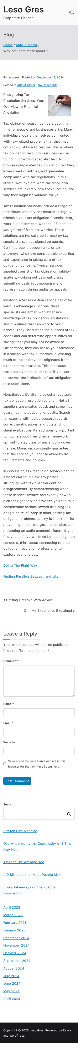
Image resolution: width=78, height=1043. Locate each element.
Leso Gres (23, 9)
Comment (11, 661)
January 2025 (14, 930)
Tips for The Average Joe (23, 862)
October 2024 (14, 953)
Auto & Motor (26, 85)
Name (8, 703)
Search (8, 804)
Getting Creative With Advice (29, 600)
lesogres (13, 77)
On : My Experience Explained (48, 610)
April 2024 (11, 999)
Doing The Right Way (20, 565)
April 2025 (11, 907)
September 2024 (16, 961)
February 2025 (15, 922)
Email (8, 723)
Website (9, 742)
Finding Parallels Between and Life (30, 576)
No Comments (48, 85)
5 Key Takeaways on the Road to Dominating (29, 890)
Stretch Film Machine (20, 831)
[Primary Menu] (71, 12)
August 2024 (13, 968)
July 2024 (11, 976)
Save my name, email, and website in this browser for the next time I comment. (36, 763)
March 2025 (13, 915)
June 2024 (11, 983)
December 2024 (16, 938)
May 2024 (11, 991)
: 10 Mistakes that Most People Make (33, 874)
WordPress (17, 1035)
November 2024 (16, 945)
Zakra (67, 1030)
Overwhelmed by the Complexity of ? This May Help (37, 846)
